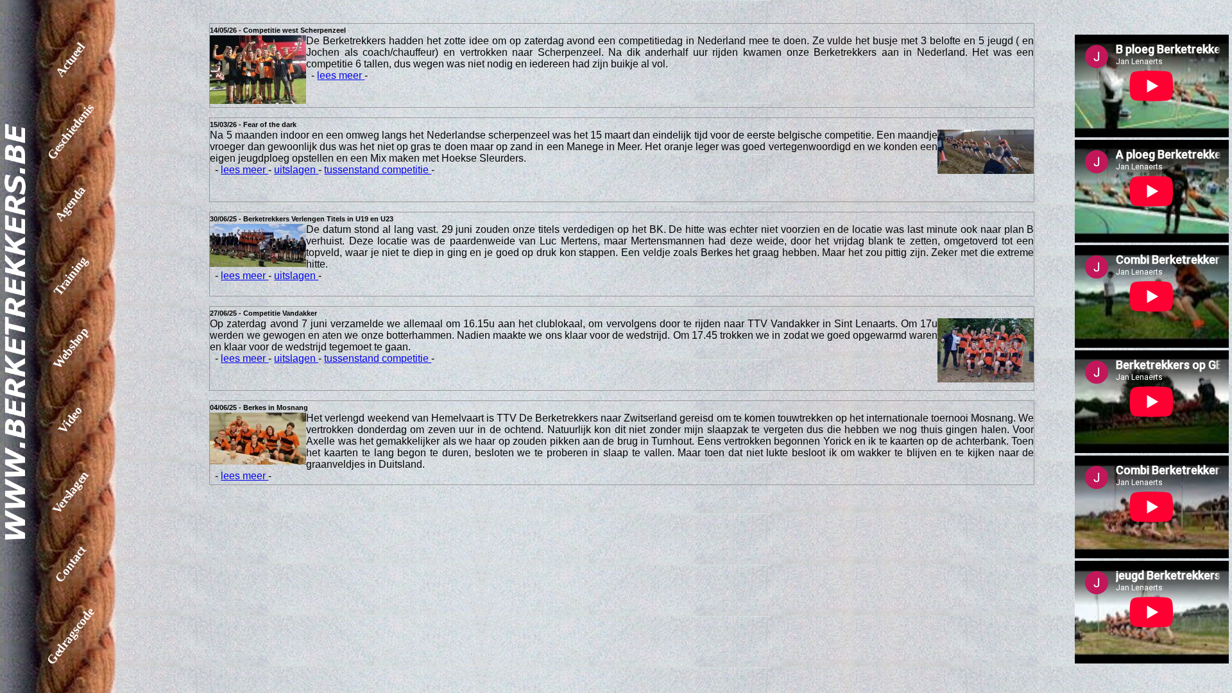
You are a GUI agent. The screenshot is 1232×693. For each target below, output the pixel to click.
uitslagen (296, 169)
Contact (71, 564)
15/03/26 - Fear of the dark (253, 124)
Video (70, 420)
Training (70, 275)
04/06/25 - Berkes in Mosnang (259, 407)
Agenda (71, 204)
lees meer (340, 75)
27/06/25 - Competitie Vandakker (263, 313)
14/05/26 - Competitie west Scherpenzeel (278, 30)
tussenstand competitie (377, 169)
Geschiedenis (71, 131)
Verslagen (70, 492)
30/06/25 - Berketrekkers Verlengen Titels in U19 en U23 (301, 219)
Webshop (70, 348)
